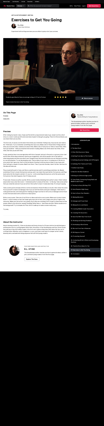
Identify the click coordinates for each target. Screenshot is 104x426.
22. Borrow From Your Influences (81, 228)
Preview (5, 115)
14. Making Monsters (77, 197)
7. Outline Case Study (77, 167)
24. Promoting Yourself (78, 236)
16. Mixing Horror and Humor (79, 205)
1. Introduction (75, 144)
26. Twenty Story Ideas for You (80, 246)
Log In (84, 6)
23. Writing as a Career (78, 232)
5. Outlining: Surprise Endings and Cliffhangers (85, 160)
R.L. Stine (20, 25)
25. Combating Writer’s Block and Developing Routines (84, 241)
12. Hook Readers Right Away (79, 189)
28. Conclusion (75, 254)
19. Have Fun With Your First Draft (81, 216)
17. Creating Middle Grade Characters (82, 209)
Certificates (15, 1)
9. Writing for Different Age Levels (81, 175)
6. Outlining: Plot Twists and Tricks (81, 164)
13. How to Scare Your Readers (80, 193)
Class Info (6, 118)
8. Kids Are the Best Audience (80, 171)
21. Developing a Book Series (79, 224)
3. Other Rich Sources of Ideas (80, 152)
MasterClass (6, 1)
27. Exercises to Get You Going (80, 250)
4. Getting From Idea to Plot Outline (82, 156)
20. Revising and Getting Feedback (81, 220)
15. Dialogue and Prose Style (79, 201)
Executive (29, 1)
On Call (23, 1)
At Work (37, 1)
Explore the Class (32, 259)
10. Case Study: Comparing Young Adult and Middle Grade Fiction (84, 180)
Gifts (71, 6)
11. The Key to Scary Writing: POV (81, 185)
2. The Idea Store (76, 148)
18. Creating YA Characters (79, 212)
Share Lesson (88, 98)
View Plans (77, 6)
